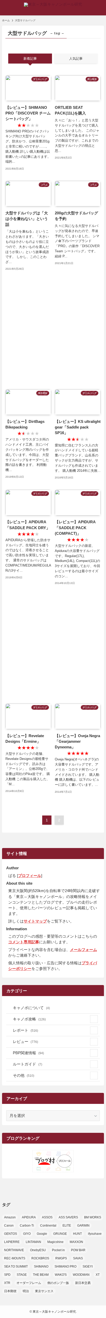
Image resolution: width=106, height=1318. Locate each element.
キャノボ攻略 (29, 1019)
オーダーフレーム (28, 1283)
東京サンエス (44, 1291)
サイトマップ (35, 921)
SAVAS (78, 1258)
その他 (23, 1075)
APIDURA (29, 1217)
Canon (9, 1225)
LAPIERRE (12, 1242)
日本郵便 (10, 1291)
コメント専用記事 (23, 942)
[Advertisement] (53, 330)
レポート (25, 1030)
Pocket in (58, 1250)
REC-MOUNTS (14, 1258)
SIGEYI (88, 1266)
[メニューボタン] (7, 7)
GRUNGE (60, 1234)
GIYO (27, 1234)
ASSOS (47, 1217)
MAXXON (76, 1242)
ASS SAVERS (68, 1217)
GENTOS (10, 1234)
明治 (26, 1291)
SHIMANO (41, 1266)
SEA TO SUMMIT (16, 1266)
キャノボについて (31, 1008)
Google (42, 1234)
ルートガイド (27, 1064)
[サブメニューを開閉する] (94, 1019)
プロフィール (29, 876)
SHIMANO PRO (65, 1266)
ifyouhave (95, 1234)
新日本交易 (83, 1283)
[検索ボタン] (98, 7)
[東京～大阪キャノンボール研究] (53, 7)
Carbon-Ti (27, 1225)
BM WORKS (92, 1217)
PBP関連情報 (28, 1053)
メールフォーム (83, 950)
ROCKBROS (40, 1258)
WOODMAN (81, 1275)
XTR (7, 1283)
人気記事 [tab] (76, 58)
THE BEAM (41, 1275)
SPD (7, 1275)
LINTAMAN (33, 1242)
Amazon (10, 1217)
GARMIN (83, 1225)
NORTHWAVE (14, 1250)
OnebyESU (38, 1250)
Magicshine (55, 1242)
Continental (48, 1225)
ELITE (67, 1225)
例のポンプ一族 (58, 1283)
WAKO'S (61, 1275)
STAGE (22, 1275)
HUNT (77, 1234)
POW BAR (78, 1250)
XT (98, 1275)
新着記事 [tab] (30, 58)
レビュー (25, 1042)
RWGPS (61, 1258)
